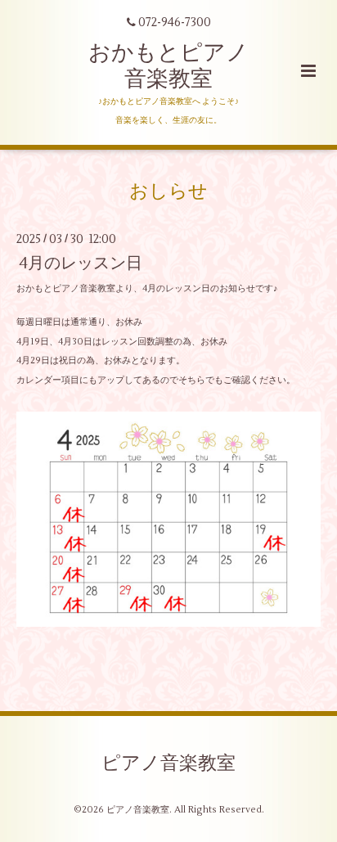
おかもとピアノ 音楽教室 (168, 65)
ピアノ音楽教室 (168, 763)
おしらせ (168, 191)
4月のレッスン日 (81, 263)
